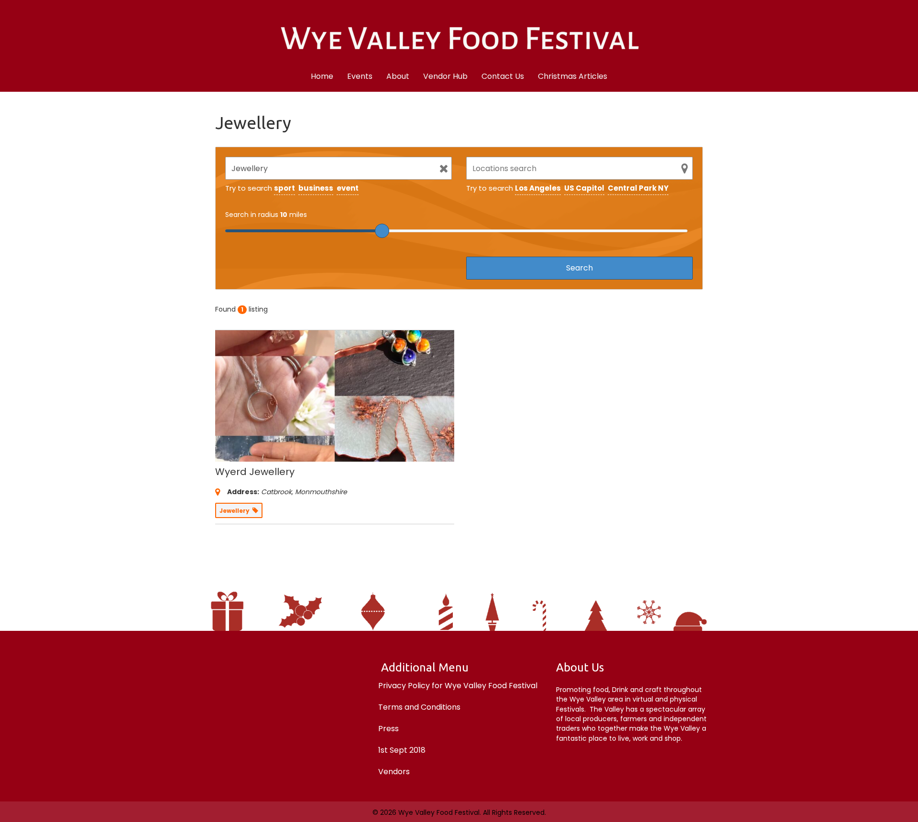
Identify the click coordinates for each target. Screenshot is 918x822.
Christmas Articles (572, 76)
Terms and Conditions (419, 707)
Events (359, 76)
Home (322, 76)
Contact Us (502, 76)
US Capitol (584, 188)
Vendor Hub (445, 76)
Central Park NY (638, 188)
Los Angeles (538, 188)
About (397, 76)
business (315, 188)
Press (388, 728)
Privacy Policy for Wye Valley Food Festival (457, 685)
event (348, 188)
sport (284, 188)
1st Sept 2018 (402, 750)
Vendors (394, 771)
